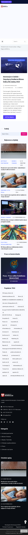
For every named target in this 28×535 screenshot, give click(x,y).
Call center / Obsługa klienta (9, 303)
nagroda (16, 342)
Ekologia (18, 315)
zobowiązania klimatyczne (17, 375)
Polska (4, 352)
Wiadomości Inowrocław (11, 85)
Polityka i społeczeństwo (9, 443)
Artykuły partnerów (7, 433)
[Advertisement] (14, 22)
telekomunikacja (17, 365)
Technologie (6, 365)
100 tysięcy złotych (7, 293)
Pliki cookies (19, 533)
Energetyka (5, 318)
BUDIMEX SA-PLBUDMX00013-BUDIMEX (12, 299)
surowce (15, 362)
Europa (15, 318)
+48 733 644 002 (7, 412)
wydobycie (5, 372)
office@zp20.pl (6, 415)
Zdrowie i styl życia (7, 449)
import (4, 325)
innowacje (5, 331)
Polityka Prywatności (7, 527)
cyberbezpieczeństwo (8, 306)
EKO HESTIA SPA (7, 315)
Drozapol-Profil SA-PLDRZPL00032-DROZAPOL (13, 310)
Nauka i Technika (6, 440)
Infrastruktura (6, 328)
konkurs (15, 335)
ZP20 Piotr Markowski (8, 406)
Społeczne (5, 362)
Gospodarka (14, 321)
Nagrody (5, 345)
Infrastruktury (18, 328)
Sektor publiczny (16, 358)
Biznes (20, 296)
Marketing (15, 338)
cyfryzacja (21, 306)
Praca (3, 446)
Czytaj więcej (9, 117)
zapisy (4, 375)
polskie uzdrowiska (15, 352)
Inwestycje (15, 331)
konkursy (5, 338)
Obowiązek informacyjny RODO (13, 525)
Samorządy (5, 358)
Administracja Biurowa (8, 296)
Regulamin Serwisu (21, 527)
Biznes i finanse (6, 436)
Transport (5, 369)
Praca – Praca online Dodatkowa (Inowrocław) (14, 277)
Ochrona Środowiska (16, 345)
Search (24, 134)
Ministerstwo (6, 342)
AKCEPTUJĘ (24, 531)
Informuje (13, 325)
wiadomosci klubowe (17, 369)
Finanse (4, 321)
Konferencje (5, 335)
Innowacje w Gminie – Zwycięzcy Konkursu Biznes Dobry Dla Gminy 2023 (13, 79)
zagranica (15, 372)
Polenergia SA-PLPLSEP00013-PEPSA (12, 348)
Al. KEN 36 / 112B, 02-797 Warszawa (11, 409)
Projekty (5, 355)
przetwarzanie (15, 355)
